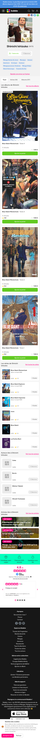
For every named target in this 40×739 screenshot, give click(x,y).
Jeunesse (20, 641)
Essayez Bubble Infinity (20, 661)
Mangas (20, 639)
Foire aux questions (20, 685)
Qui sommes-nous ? (20, 615)
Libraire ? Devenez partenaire (20, 675)
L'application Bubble (20, 659)
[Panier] (33, 11)
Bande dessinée (20, 634)
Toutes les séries (20, 648)
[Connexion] (37, 11)
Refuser (18, 735)
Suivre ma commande (20, 690)
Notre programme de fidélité (20, 664)
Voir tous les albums (32, 86)
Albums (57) (25, 80)
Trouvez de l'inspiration (20, 631)
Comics (20, 636)
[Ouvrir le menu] (3, 11)
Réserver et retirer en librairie (20, 695)
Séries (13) (13, 80)
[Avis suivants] (37, 589)
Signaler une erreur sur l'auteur (20, 74)
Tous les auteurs (20, 651)
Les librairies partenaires (20, 677)
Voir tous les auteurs (32, 454)
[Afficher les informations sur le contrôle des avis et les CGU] (31, 576)
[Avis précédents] (2, 589)
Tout (4, 80)
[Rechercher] (29, 11)
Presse (20, 617)
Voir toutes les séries (32, 364)
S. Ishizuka (5, 147)
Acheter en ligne (20, 692)
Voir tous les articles (32, 513)
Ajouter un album (20, 666)
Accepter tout (7, 735)
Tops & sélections (20, 646)
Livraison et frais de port (20, 687)
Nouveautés (20, 644)
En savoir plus (22, 6)
